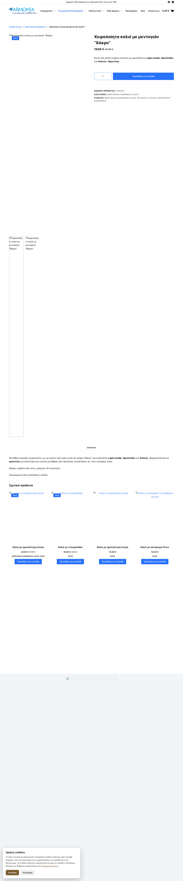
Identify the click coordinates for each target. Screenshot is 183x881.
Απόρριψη (27, 873)
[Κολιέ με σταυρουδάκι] (70, 516)
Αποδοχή (12, 873)
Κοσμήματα (46, 10)
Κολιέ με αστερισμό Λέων (154, 547)
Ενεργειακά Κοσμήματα (70, 10)
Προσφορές (131, 10)
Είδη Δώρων (113, 10)
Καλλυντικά (95, 10)
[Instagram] (173, 2)
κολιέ (133, 98)
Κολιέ (136, 94)
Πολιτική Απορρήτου (50, 866)
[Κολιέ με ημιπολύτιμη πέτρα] (28, 516)
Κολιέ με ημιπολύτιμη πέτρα (28, 547)
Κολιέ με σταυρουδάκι (70, 547)
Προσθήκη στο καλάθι (143, 76)
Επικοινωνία (155, 10)
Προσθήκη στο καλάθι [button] (28, 561)
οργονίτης (142, 98)
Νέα (143, 10)
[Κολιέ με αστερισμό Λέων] (155, 516)
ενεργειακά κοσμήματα (117, 98)
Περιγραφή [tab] (91, 448)
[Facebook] (169, 2)
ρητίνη (152, 98)
